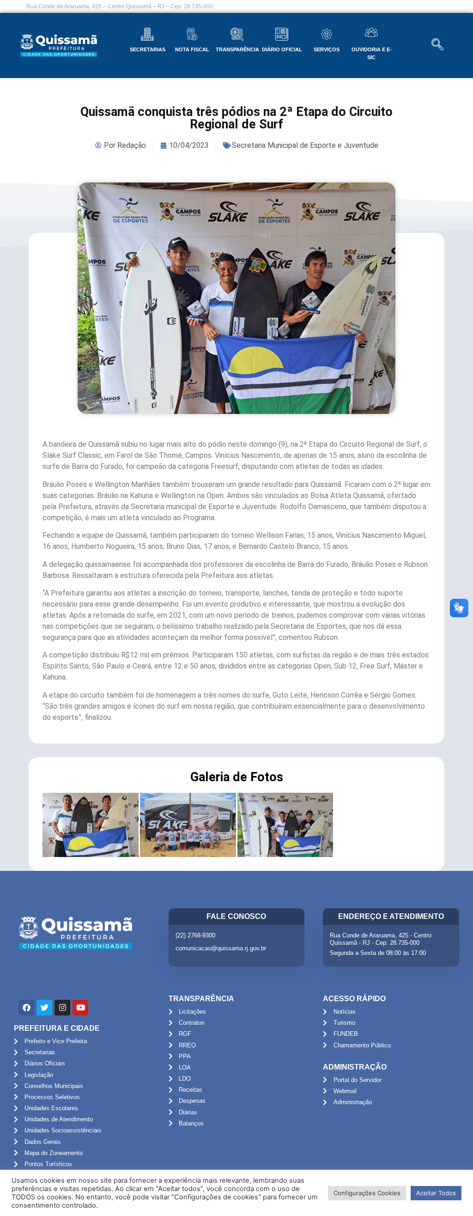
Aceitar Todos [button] (436, 1193)
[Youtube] (80, 1007)
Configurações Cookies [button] (367, 1193)
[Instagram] (62, 1007)
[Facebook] (26, 1007)
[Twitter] (44, 1007)
